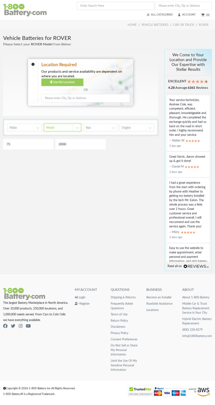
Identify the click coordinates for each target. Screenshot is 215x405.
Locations (152, 310)
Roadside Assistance (159, 303)
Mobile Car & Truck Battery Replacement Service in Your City (195, 308)
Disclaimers (118, 326)
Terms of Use (119, 314)
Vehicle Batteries (155, 24)
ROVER (203, 24)
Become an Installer (159, 297)
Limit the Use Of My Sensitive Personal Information (124, 365)
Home (132, 24)
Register (84, 303)
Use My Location (63, 82)
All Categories (162, 14)
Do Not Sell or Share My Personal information (124, 350)
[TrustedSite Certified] (140, 391)
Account (189, 14)
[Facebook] (5, 326)
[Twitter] (13, 326)
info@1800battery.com (197, 336)
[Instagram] (20, 326)
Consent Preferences (124, 339)
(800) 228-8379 (192, 329)
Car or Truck (183, 24)
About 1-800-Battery (195, 297)
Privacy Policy (119, 333)
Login (81, 297)
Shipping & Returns (123, 297)
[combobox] (115, 6)
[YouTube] (28, 326)
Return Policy (119, 320)
